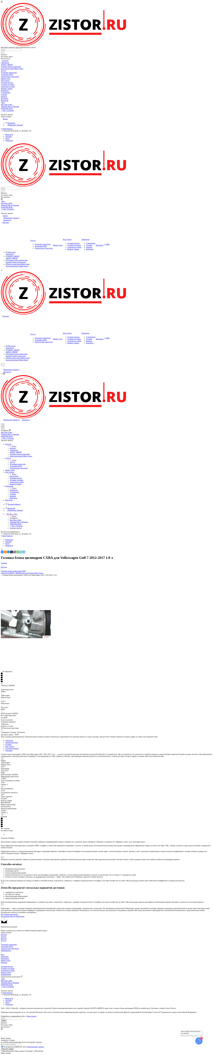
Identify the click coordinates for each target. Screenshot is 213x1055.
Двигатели (5, 573)
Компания (13, 490)
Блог (2, 954)
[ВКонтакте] (2, 552)
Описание (9, 740)
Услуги (12, 462)
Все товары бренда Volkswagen (12, 916)
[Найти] (3, 52)
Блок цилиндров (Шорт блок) (32, 573)
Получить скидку (7, 1049)
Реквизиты (5, 958)
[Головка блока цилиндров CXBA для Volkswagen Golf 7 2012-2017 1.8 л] (26, 638)
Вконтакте (9, 134)
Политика (4, 956)
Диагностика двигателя (10, 948)
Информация (6, 950)
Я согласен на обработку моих (24, 1047)
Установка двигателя (9, 944)
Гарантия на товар (8, 970)
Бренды (4, 939)
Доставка (8, 750)
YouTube (8, 136)
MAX (7, 138)
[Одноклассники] (5, 552)
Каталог (13, 448)
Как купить (14, 476)
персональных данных (35, 1047)
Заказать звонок (16, 528)
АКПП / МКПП (15, 573)
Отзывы (8, 744)
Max (3, 103)
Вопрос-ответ (6, 972)
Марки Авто (5, 960)
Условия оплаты (7, 966)
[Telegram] (24, 552)
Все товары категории (9, 914)
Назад (14, 446)
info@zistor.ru (8, 129)
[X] (11, 552)
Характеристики (11, 742)
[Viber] (14, 552)
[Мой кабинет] (2, 367)
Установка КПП (7, 946)
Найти (4, 1021)
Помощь (4, 962)
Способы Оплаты (12, 748)
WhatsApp (9, 140)
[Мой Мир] (8, 552)
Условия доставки (7, 968)
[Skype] (21, 552)
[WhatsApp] (17, 552)
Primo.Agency (32, 1016)
